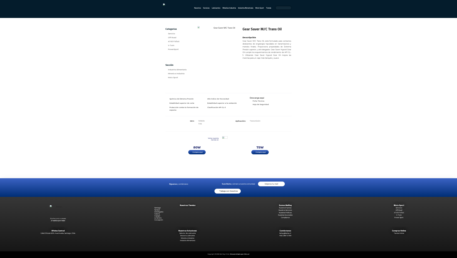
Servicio (171, 34)
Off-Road (172, 38)
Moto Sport (259, 8)
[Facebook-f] (192, 183)
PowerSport (173, 49)
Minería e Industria (229, 8)
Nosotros (197, 8)
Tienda (268, 8)
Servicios (206, 8)
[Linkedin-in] (202, 183)
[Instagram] (197, 183)
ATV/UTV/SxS (173, 41)
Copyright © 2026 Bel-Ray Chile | (228, 254)
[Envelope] (207, 183)
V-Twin (171, 45)
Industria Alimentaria (245, 8)
